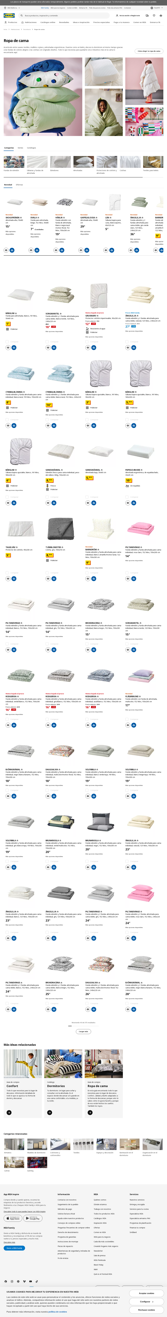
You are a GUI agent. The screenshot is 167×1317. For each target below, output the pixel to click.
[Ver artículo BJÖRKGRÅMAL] (24, 751)
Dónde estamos (100, 1204)
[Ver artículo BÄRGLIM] (24, 295)
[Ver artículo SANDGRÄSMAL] (64, 451)
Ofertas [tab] (19, 185)
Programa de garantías (67, 1237)
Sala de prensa (99, 1255)
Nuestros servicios (137, 1200)
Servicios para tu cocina (139, 1209)
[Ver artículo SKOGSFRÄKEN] (15, 202)
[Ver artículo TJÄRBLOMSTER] (64, 529)
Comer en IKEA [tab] (139, 22)
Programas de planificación (140, 1223)
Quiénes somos (100, 1200)
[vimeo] (24, 1281)
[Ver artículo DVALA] (40, 202)
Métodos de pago (65, 1209)
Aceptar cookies (146, 1293)
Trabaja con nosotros (102, 1209)
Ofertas (97, 1227)
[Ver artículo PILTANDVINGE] (143, 529)
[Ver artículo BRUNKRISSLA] (64, 822)
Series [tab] (20, 148)
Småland (133, 1232)
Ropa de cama (39, 29)
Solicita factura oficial (66, 1214)
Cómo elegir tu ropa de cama (149, 51)
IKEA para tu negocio (58, 8)
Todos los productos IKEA (104, 1214)
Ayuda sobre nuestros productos (71, 1218)
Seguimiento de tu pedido (68, 1204)
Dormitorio (27, 29)
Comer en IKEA (72, 8)
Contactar (127, 8)
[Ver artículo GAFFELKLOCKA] (89, 202)
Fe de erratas (63, 1258)
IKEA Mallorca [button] (12, 8)
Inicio (5, 29)
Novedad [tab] (8, 185)
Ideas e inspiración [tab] (81, 22)
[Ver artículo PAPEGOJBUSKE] (143, 451)
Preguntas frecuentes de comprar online (74, 1227)
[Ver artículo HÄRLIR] (65, 202)
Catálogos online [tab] (47, 22)
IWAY (96, 1269)
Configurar (145, 1302)
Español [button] (157, 8)
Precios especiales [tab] (101, 22)
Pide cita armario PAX (114, 8)
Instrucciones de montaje (68, 1241)
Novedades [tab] (64, 22)
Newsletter (98, 1251)
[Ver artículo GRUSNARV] (103, 295)
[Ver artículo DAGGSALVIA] (64, 751)
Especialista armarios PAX (140, 1218)
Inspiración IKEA (100, 1223)
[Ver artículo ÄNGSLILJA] (139, 202)
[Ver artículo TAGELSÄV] (24, 529)
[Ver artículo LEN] (114, 202)
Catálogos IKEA (100, 1218)
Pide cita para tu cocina (97, 8)
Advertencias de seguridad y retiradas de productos (74, 1252)
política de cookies (57, 1312)
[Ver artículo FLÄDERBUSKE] (143, 675)
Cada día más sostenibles (104, 1241)
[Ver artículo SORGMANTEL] (64, 295)
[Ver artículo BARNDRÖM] (103, 529)
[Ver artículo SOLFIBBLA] (103, 751)
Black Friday (98, 1265)
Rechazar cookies (146, 1310)
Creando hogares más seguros (106, 1246)
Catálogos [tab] (31, 148)
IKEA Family (45, 8)
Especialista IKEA (136, 1214)
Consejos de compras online (69, 1223)
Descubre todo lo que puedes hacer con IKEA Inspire (24, 1211)
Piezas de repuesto (65, 1246)
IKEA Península (100, 1260)
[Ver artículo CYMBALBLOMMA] (24, 373)
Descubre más (9, 1242)
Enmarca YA (83, 8)
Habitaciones (15, 29)
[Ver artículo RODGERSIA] (24, 675)
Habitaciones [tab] (31, 22)
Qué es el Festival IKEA (103, 1274)
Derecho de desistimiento (68, 1232)
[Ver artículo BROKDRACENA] (103, 604)
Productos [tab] (12, 22)
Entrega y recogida (137, 1204)
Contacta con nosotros (67, 1200)
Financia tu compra (137, 1227)
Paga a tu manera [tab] (121, 22)
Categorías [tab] (9, 148)
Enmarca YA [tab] (155, 22)
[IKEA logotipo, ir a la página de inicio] (9, 15)
